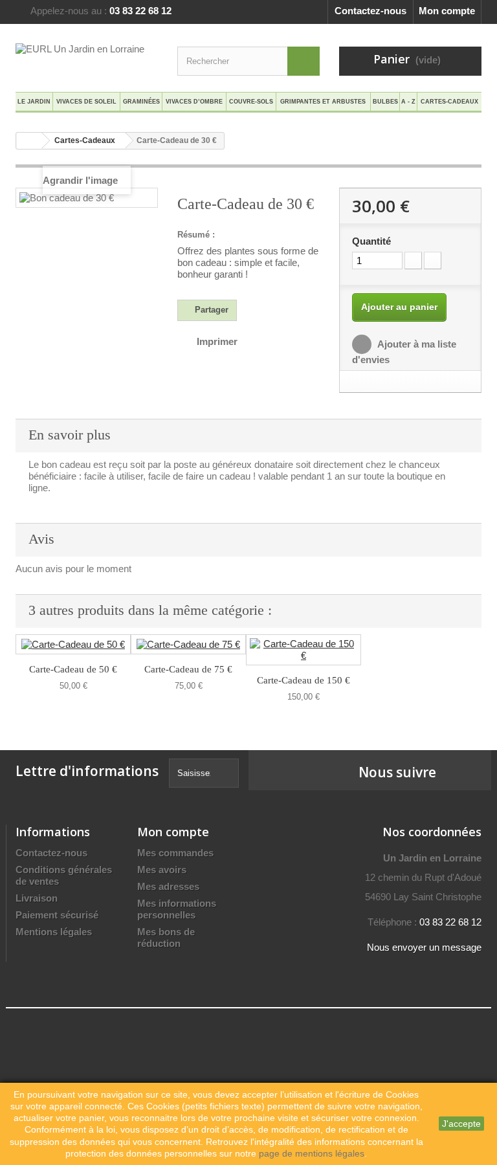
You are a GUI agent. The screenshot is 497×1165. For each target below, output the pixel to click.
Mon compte (447, 10)
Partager (210, 310)
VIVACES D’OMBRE (194, 101)
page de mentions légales (311, 1153)
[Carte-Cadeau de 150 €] (303, 649)
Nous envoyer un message (424, 947)
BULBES (385, 101)
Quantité (371, 241)
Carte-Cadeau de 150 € (303, 680)
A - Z (408, 101)
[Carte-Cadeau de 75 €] (188, 644)
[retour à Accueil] (29, 141)
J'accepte (461, 1123)
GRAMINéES (141, 101)
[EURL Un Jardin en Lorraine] (87, 59)
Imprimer (217, 341)
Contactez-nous (370, 10)
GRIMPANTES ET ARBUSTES (323, 101)
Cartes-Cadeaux (449, 101)
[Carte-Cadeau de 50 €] (73, 644)
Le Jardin (33, 101)
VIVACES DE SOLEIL (86, 101)
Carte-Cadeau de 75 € (188, 669)
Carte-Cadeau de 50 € (73, 669)
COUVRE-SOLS (251, 101)
